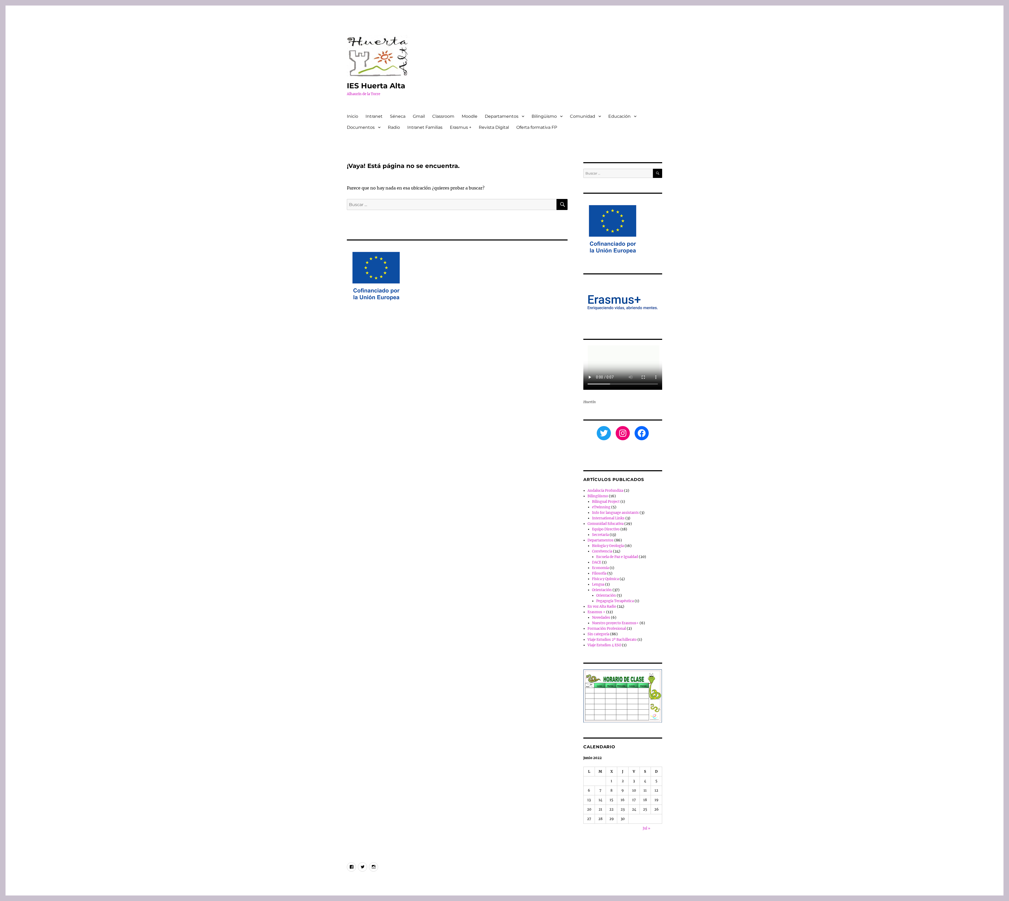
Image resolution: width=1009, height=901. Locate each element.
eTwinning (601, 507)
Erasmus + (460, 127)
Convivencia (602, 551)
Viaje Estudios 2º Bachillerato (612, 639)
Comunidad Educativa (606, 523)
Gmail (419, 116)
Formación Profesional (607, 628)
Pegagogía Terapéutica (615, 601)
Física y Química (605, 579)
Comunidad (582, 116)
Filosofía (599, 573)
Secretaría (600, 535)
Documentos (361, 127)
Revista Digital (494, 127)
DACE (596, 562)
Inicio (352, 116)
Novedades (601, 617)
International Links (608, 518)
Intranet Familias (424, 127)
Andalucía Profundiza (605, 490)
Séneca (397, 116)
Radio (394, 127)
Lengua (598, 584)
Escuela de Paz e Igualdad (617, 557)
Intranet (374, 116)
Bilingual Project (606, 501)
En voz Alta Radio (602, 606)
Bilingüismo (544, 116)
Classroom (443, 116)
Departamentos (501, 116)
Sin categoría (598, 634)
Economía (600, 568)
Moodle (469, 116)
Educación (619, 116)
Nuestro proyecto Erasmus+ (615, 623)
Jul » (646, 828)
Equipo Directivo (606, 529)
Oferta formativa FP (536, 127)
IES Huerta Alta (376, 85)
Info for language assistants (615, 512)
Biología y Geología (608, 546)
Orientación (602, 590)
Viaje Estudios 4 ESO (604, 645)
